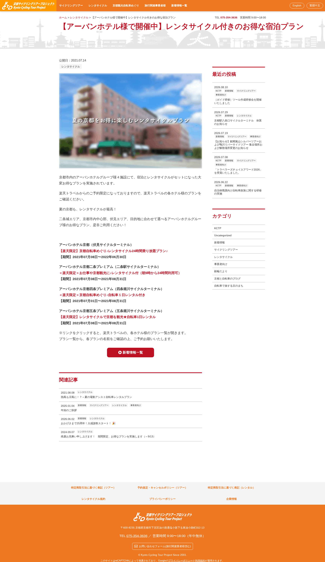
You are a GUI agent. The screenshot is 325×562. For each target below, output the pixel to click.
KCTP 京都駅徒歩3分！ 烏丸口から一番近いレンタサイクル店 (28, 5)
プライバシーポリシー (180, 560)
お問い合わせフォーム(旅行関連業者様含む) (165, 546)
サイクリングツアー (226, 249)
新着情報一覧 (133, 352)
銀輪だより (220, 271)
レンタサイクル (71, 66)
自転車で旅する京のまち (228, 285)
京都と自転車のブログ (227, 278)
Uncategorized (223, 235)
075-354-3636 (136, 536)
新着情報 (219, 242)
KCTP (217, 228)
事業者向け (220, 264)
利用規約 (200, 560)
